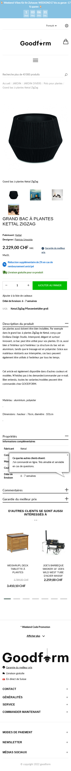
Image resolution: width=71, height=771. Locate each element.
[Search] (35, 74)
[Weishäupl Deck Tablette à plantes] (17, 543)
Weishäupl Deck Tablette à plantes (17, 569)
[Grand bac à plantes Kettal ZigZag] (35, 137)
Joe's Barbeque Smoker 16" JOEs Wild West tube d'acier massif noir (53, 572)
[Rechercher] (66, 75)
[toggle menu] (35, 60)
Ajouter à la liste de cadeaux (17, 296)
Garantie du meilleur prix (19, 667)
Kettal (24, 449)
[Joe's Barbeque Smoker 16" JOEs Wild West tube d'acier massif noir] (53, 543)
